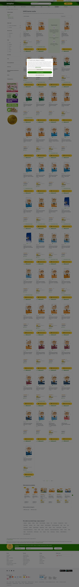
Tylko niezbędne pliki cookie (40, 75)
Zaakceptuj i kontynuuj (39, 72)
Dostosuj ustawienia (40, 69)
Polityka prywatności (38, 67)
